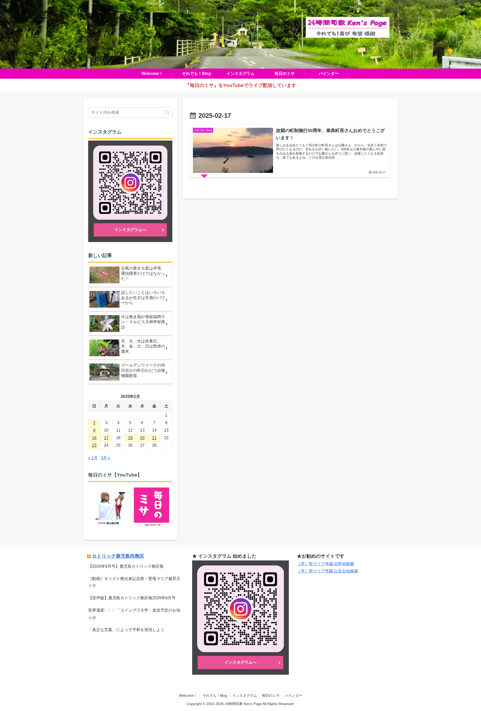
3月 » (105, 458)
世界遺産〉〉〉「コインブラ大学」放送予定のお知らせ (134, 614)
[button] (167, 112)
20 (142, 438)
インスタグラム (244, 695)
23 (94, 445)
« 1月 (93, 458)
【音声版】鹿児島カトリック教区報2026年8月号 (132, 598)
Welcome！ (188, 695)
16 (94, 438)
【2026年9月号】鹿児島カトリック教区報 (126, 566)
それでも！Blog (214, 695)
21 (154, 438)
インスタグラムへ (130, 229)
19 (130, 438)
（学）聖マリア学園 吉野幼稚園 (325, 564)
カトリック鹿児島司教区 (118, 556)
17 (106, 438)
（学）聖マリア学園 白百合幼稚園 (327, 571)
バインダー (293, 695)
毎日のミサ (271, 695)
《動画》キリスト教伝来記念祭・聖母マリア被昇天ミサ (134, 582)
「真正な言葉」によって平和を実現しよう (126, 630)
